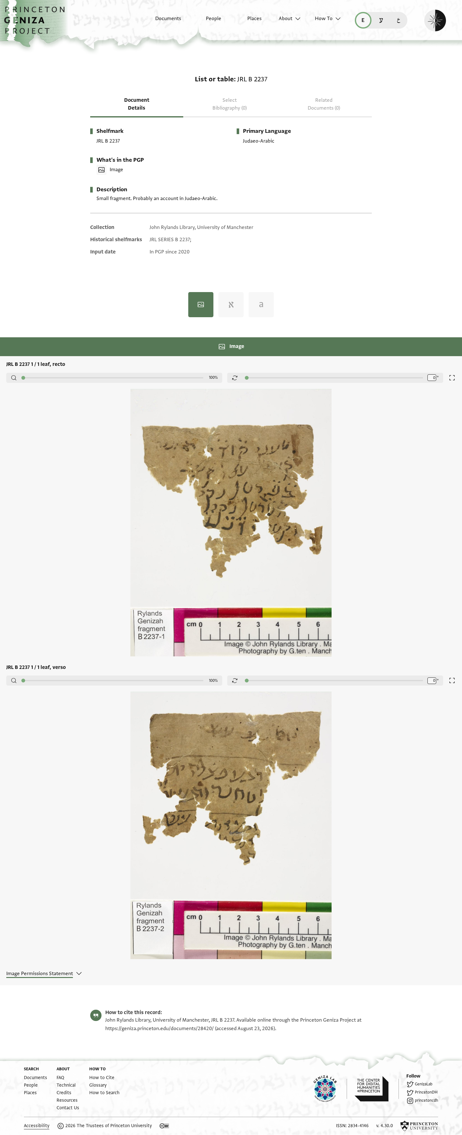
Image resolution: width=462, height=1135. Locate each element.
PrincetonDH (426, 1092)
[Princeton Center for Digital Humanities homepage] (377, 1089)
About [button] (285, 18)
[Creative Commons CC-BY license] (164, 1125)
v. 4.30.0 (384, 1126)
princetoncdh (426, 1100)
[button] (36, 23)
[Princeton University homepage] (419, 1126)
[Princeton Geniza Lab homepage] (330, 1089)
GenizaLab (423, 1084)
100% (213, 377)
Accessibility (36, 1126)
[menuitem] (162, 22)
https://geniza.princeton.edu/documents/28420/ (159, 1028)
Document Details (136, 104)
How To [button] (324, 18)
